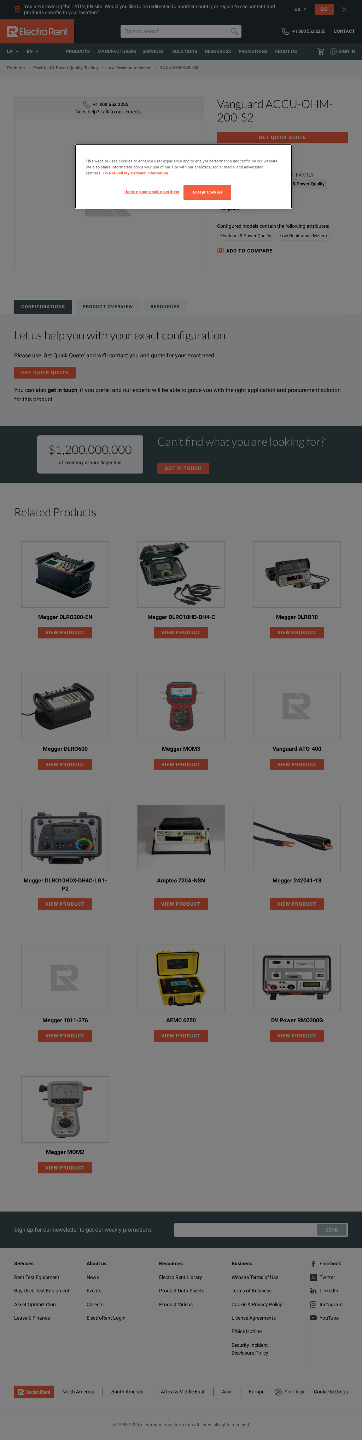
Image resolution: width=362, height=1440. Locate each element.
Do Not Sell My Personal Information (135, 173)
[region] (183, 176)
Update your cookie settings (151, 191)
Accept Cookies (207, 192)
